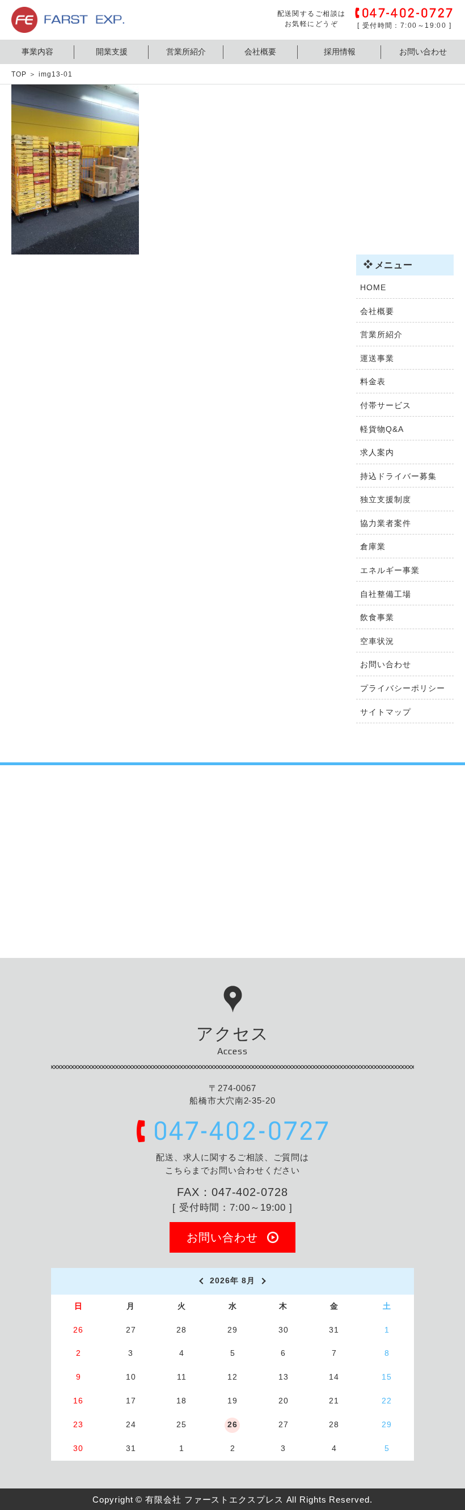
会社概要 (260, 51)
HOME (373, 287)
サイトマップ (385, 711)
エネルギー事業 (389, 570)
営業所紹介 (186, 51)
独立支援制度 (385, 499)
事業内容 (37, 51)
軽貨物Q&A (381, 429)
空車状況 (377, 641)
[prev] (200, 1281)
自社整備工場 (385, 594)
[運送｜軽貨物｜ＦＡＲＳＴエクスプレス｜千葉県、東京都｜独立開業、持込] (67, 26)
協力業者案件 (385, 523)
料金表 (373, 381)
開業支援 (112, 51)
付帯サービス (385, 405)
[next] (264, 1281)
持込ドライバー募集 (398, 476)
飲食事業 (377, 617)
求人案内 (377, 452)
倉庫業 (373, 546)
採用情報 (340, 51)
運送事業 (377, 358)
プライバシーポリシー (402, 688)
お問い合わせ (423, 51)
